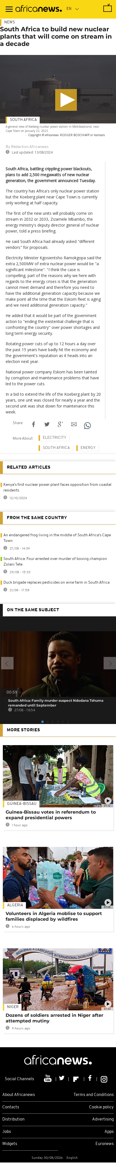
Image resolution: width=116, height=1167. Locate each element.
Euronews (104, 1144)
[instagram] (104, 1079)
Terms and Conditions (93, 1095)
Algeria (15, 905)
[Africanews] (38, 9)
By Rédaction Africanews (27, 147)
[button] (66, 100)
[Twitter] (62, 1079)
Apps (109, 1132)
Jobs (6, 1132)
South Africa (23, 120)
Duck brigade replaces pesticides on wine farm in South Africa (56, 583)
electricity (54, 438)
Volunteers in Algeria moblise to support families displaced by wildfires (54, 916)
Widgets (9, 1144)
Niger (13, 1007)
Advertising (103, 1119)
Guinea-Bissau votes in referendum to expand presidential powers (51, 814)
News (9, 22)
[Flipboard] (76, 1079)
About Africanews (18, 1095)
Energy (88, 448)
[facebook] (90, 1079)
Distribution (13, 1119)
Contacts (10, 1107)
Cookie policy (101, 1107)
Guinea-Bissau (22, 804)
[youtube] (48, 1079)
